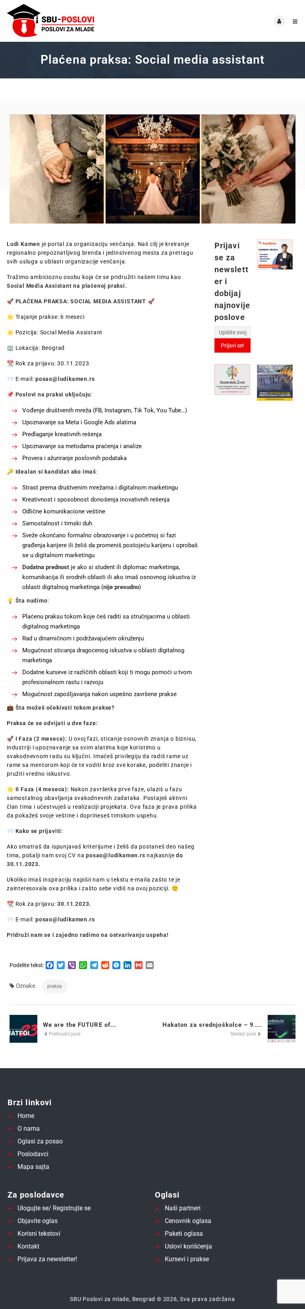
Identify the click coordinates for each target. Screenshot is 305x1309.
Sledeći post (243, 1034)
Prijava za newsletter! (47, 1259)
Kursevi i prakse (187, 1259)
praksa (54, 986)
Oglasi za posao (40, 1141)
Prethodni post (64, 1034)
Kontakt (28, 1246)
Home (25, 1116)
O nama (28, 1128)
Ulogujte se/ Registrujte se (54, 1208)
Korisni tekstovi (38, 1233)
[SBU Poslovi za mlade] (79, 21)
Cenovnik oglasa (188, 1221)
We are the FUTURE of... (79, 1024)
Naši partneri (183, 1208)
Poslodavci (32, 1154)
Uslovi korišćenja (188, 1246)
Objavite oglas (37, 1221)
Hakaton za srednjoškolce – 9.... (212, 1024)
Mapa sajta (33, 1166)
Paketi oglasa (184, 1233)
